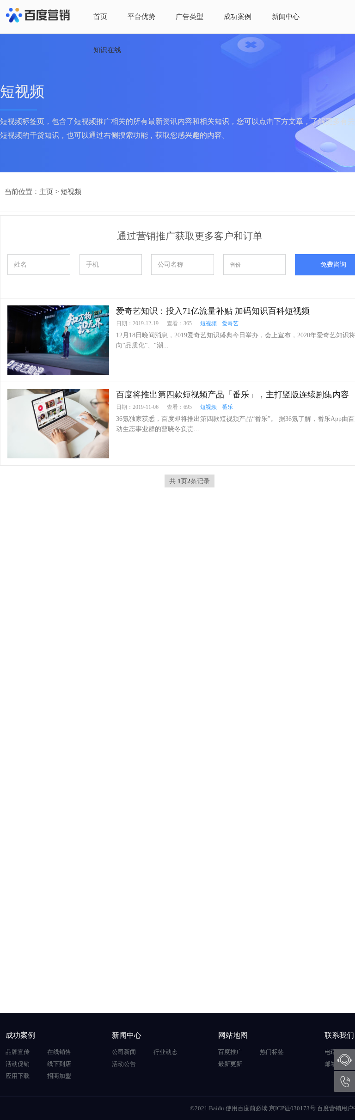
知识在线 (107, 50)
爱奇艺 (230, 323)
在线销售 (59, 1051)
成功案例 (237, 16)
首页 (100, 16)
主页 (46, 191)
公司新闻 (124, 1051)
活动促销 (18, 1063)
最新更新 (230, 1063)
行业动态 (165, 1051)
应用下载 (18, 1075)
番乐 (227, 407)
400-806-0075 (344, 1081)
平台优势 (141, 16)
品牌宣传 (18, 1051)
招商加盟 (59, 1075)
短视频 (71, 191)
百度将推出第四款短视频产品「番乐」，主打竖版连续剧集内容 (232, 394)
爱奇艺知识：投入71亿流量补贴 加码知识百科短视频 (213, 311)
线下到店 (59, 1063)
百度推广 (230, 1051)
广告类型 (189, 16)
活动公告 (124, 1063)
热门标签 (272, 1051)
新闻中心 (286, 16)
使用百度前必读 (247, 1108)
